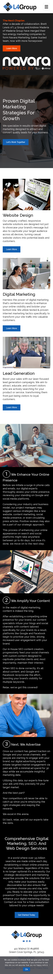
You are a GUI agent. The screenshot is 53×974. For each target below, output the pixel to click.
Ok (26, 969)
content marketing (24, 514)
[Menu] (46, 7)
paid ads (8, 768)
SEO (20, 649)
